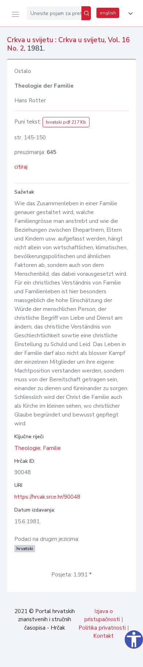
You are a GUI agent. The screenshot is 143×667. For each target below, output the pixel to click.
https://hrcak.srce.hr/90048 (47, 497)
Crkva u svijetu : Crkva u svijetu (55, 40)
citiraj (20, 167)
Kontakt (103, 635)
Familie (52, 448)
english (108, 13)
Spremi (84, 657)
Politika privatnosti (102, 627)
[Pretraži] (86, 13)
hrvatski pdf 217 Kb (66, 122)
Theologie (27, 448)
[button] (129, 14)
